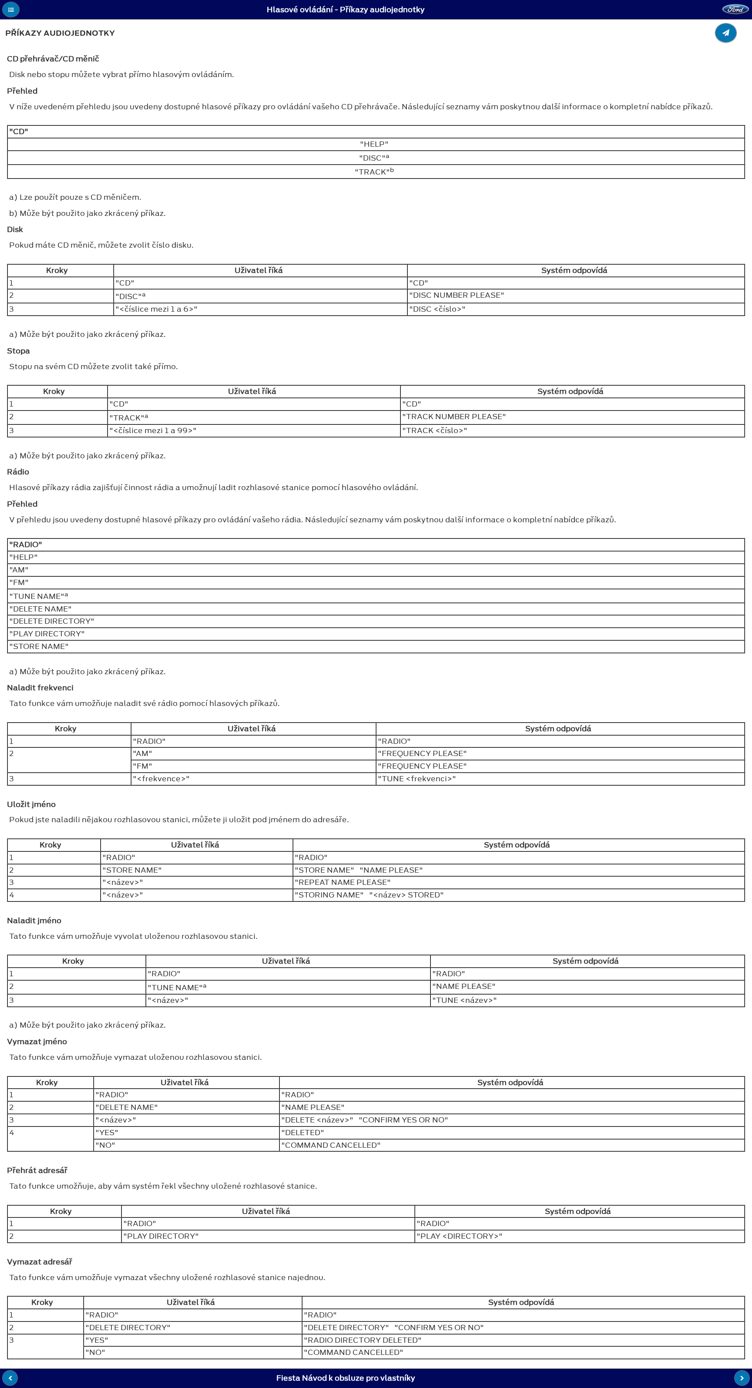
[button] (11, 9)
